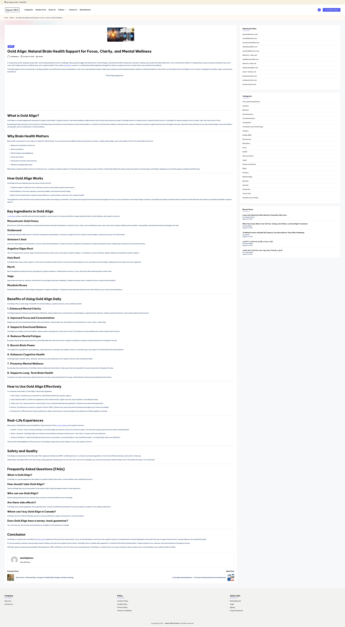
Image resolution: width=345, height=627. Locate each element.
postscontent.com (249, 84)
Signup (232, 607)
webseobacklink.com (250, 68)
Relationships (247, 177)
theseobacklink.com (249, 47)
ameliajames (26, 558)
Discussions (246, 139)
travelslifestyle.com (249, 38)
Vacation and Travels (250, 198)
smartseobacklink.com (250, 43)
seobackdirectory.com (250, 51)
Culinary (245, 131)
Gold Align (67, 65)
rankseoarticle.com (249, 80)
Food (244, 148)
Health (12, 18)
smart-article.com (249, 72)
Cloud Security (247, 114)
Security (245, 185)
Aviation (245, 106)
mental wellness (62, 425)
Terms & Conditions (124, 611)
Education (246, 143)
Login (232, 604)
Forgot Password (236, 611)
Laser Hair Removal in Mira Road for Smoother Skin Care (264, 215)
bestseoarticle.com (249, 76)
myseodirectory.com (250, 34)
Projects (245, 173)
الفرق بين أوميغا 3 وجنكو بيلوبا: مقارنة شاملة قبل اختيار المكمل (262, 250)
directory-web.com (249, 55)
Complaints (246, 123)
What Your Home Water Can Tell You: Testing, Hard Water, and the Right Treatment (275, 224)
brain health (41, 539)
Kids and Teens (248, 156)
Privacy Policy (122, 607)
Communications (248, 118)
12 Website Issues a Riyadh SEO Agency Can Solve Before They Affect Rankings (273, 233)
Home (6, 18)
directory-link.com (249, 63)
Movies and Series (249, 164)
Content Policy (122, 601)
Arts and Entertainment (251, 102)
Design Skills (246, 135)
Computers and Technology (252, 127)
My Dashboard (235, 601)
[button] (332, 10)
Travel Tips (246, 193)
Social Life (246, 189)
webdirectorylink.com (250, 59)
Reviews (245, 181)
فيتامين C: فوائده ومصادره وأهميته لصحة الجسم (257, 241)
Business (245, 110)
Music (244, 168)
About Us (7, 601)
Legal (244, 160)
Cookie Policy (122, 604)
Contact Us (8, 604)
